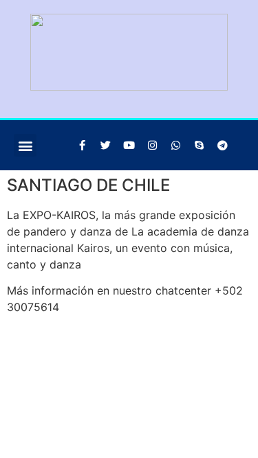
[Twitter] (105, 145)
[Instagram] (152, 145)
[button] (25, 145)
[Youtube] (128, 145)
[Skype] (199, 145)
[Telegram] (222, 145)
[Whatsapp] (175, 145)
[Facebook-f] (82, 145)
